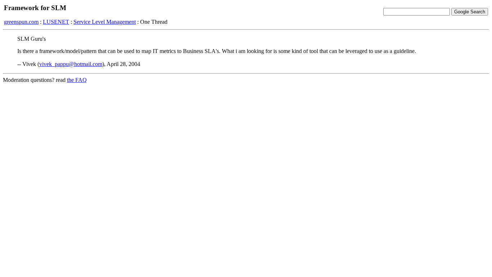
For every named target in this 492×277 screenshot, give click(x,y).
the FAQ (77, 80)
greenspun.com (21, 22)
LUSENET (56, 22)
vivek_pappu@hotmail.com (70, 64)
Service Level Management (104, 22)
